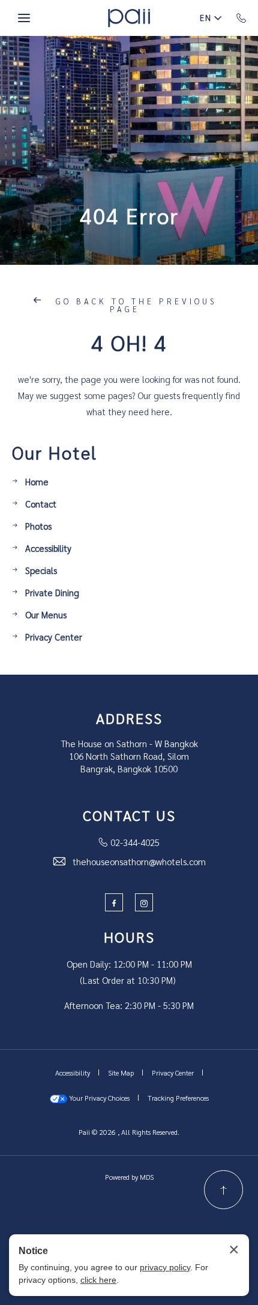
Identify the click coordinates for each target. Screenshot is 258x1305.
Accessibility (48, 548)
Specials (41, 570)
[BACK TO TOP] (223, 1189)
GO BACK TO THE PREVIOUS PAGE (134, 305)
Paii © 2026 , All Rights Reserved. (129, 1132)
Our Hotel (54, 452)
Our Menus (46, 614)
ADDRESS (129, 718)
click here (98, 1280)
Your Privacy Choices (98, 1097)
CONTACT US (129, 815)
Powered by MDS (129, 1177)
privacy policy (165, 1267)
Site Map (121, 1072)
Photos (38, 525)
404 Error (129, 215)
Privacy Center (53, 636)
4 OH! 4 (129, 342)
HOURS (129, 936)
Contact (40, 503)
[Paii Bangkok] (129, 18)
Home (37, 481)
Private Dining (52, 592)
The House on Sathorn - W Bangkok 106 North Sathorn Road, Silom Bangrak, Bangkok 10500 (129, 756)
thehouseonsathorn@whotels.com (139, 861)
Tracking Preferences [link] (178, 1097)
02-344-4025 (135, 842)
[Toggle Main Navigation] (24, 18)
